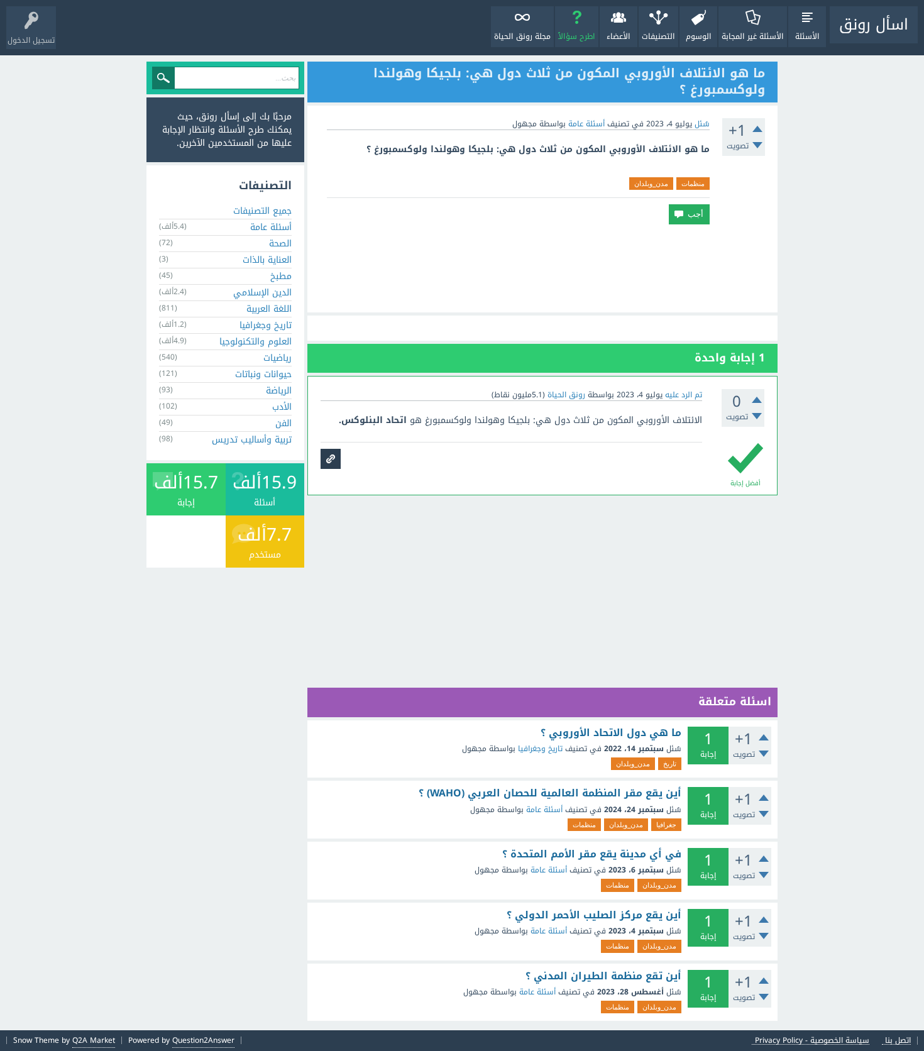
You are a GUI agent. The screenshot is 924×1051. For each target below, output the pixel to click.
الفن (283, 423)
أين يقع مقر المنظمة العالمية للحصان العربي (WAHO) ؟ (550, 793)
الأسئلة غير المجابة (753, 36)
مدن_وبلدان (651, 183)
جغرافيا (666, 824)
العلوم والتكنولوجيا (255, 341)
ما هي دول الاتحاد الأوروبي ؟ (611, 733)
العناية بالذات (267, 259)
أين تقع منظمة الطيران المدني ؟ (603, 976)
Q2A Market (93, 1040)
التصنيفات (658, 36)
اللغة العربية (269, 308)
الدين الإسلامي (262, 292)
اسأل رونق (873, 24)
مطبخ (281, 276)
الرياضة (279, 390)
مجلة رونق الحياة (522, 36)
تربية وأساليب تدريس (252, 439)
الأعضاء (618, 36)
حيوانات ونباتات (263, 374)
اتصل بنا (898, 1041)
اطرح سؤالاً (576, 36)
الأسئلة (807, 36)
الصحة (280, 243)
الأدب (282, 407)
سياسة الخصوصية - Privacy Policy (812, 1041)
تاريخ (669, 764)
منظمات (693, 183)
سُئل (702, 124)
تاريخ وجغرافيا (540, 749)
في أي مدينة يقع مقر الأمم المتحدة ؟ (591, 854)
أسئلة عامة (586, 124)
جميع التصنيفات (262, 210)
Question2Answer (203, 1040)
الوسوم (699, 36)
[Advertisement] (542, 268)
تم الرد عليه (683, 395)
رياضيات (277, 357)
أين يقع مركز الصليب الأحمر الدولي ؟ (594, 915)
